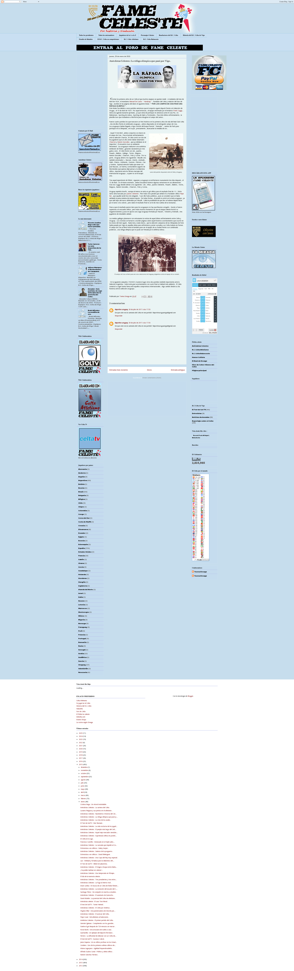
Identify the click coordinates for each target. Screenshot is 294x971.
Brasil (80, 491)
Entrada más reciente (118, 370)
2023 (81, 739)
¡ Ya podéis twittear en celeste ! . (91, 870)
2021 (81, 746)
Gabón (81, 559)
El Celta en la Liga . (87, 839)
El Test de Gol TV (199, 409)
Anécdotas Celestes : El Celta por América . (95, 908)
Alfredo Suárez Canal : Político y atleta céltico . (96, 952)
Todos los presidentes (86, 35)
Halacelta (79, 709)
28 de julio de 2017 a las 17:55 (139, 309)
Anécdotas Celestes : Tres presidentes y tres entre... (98, 879)
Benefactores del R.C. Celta (168, 35)
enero (83, 802)
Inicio (149, 370)
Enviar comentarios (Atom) (152, 378)
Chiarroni (112, 142)
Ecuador (81, 533)
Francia (81, 555)
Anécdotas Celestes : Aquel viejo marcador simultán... (99, 832)
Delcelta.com (80, 717)
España (81, 548)
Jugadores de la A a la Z (127, 35)
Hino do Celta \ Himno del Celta (203, 365)
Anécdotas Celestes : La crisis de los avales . (95, 820)
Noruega (82, 623)
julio (82, 783)
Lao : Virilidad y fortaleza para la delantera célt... (97, 861)
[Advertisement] (147, 398)
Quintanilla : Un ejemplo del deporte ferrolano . (96, 933)
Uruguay (82, 665)
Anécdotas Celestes (200, 346)
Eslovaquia (83, 544)
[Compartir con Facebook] (149, 296)
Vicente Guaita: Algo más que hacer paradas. (94, 224)
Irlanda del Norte (85, 589)
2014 (81, 959)
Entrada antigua (178, 370)
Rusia (80, 646)
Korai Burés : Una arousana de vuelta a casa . (96, 930)
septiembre (85, 777)
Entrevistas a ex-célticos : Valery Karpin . (94, 848)
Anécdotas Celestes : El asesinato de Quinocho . (97, 895)
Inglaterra (82, 586)
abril (82, 792)
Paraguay (82, 627)
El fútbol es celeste (82, 714)
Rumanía (82, 642)
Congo (81, 514)
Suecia (81, 661)
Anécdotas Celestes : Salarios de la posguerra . (96, 851)
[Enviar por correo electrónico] (142, 296)
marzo (83, 795)
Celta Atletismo (81, 700)
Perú (80, 631)
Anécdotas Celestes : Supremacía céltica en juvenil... (98, 836)
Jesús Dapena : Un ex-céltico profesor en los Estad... (98, 942)
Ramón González (123, 142)
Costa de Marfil (84, 522)
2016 (81, 761)
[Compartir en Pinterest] (151, 296)
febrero (83, 798)
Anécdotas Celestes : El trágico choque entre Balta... (98, 867)
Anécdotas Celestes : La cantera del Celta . (95, 807)
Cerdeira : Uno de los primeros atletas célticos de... (98, 945)
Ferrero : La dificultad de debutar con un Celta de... (98, 936)
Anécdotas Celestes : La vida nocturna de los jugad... (98, 826)
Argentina (82, 480)
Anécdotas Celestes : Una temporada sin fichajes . (97, 873)
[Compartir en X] (147, 296)
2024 (81, 736)
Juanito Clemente (133, 194)
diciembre (84, 767)
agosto (83, 780)
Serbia (81, 653)
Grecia (81, 567)
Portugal (82, 638)
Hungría (81, 582)
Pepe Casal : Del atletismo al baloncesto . (94, 917)
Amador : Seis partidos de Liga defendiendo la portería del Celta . (95, 293)
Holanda (82, 574)
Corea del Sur (84, 518)
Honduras (82, 578)
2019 (81, 752)
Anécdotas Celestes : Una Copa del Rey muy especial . (99, 858)
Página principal (199, 370)
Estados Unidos (84, 552)
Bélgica (81, 499)
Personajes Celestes (147, 35)
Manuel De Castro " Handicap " (140, 101)
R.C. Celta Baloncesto (150, 39)
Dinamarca (83, 529)
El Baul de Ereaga (199, 361)
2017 (81, 758)
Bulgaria (82, 495)
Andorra (81, 473)
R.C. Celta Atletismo (131, 39)
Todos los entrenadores (106, 35)
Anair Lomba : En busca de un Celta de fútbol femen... (99, 886)
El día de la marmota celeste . (90, 876)
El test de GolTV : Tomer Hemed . (92, 904)
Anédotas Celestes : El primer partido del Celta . (97, 920)
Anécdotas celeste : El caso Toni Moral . (94, 901)
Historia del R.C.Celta (83, 706)
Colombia (82, 510)
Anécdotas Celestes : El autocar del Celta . (95, 914)
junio (83, 786)
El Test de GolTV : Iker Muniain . (91, 823)
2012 (81, 966)
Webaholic (196, 438)
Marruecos (82, 608)
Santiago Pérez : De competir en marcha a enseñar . (98, 892)
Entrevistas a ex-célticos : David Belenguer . (95, 854)
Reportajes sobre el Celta (202, 421)
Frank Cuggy (177, 111)
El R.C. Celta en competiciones (108, 39)
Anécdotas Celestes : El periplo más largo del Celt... (98, 829)
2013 (81, 963)
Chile (80, 503)
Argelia (81, 476)
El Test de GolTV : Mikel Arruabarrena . (94, 864)
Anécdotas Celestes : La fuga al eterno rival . (96, 883)
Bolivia (81, 484)
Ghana (81, 563)
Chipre (81, 507)
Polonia (81, 634)
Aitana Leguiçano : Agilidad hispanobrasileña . (96, 948)
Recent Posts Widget (201, 435)
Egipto (81, 537)
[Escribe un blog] (145, 296)
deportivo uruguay (121, 309)
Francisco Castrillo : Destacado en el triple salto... (97, 842)
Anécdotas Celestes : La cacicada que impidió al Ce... (98, 845)
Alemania (82, 469)
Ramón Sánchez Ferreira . (89, 955)
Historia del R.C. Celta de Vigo (194, 35)
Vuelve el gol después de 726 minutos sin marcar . (97, 926)
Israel (80, 593)
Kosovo (81, 601)
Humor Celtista (198, 357)
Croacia (81, 525)
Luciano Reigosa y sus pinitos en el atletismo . (96, 811)
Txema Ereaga (125, 296)
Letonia (81, 604)
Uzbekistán (83, 668)
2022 (81, 742)
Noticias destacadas (200, 417)
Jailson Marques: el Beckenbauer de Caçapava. (95, 269)
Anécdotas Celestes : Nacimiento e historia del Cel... (98, 814)
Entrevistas (197, 413)
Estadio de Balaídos (86, 39)
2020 (81, 749)
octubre (84, 773)
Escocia (81, 540)
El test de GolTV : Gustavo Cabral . (92, 939)
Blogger (190, 696)
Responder (118, 316)
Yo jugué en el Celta (83, 703)
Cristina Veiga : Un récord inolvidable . (93, 804)
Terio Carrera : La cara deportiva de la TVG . (94, 247)
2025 (81, 733)
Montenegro (83, 612)
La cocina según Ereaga (84, 722)
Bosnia (81, 488)
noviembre (85, 770)
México (81, 616)
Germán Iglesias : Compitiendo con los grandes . (97, 923)
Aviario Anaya (81, 720)
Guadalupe (83, 570)
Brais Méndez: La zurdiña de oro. (94, 312)
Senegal (81, 649)
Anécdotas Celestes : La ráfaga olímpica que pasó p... (99, 817)
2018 (81, 755)
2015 (81, 764)
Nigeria (81, 619)
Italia (80, 597)
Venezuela (82, 672)
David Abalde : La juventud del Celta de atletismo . (98, 898)
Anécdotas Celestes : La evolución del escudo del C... (98, 889)
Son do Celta (80, 711)
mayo (83, 789)
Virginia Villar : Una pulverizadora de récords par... (97, 911)
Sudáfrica (82, 657)
